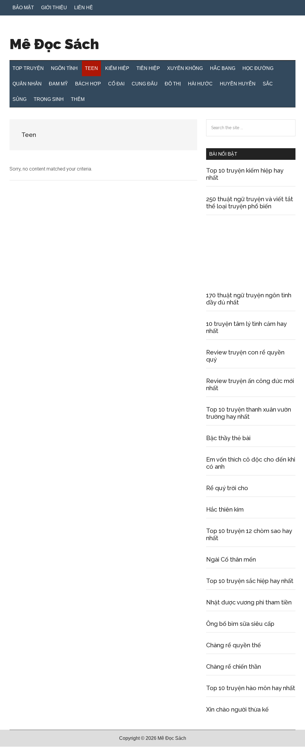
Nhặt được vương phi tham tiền (249, 602)
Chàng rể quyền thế (233, 645)
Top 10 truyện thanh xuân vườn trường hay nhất (248, 413)
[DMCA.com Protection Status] (15, 751)
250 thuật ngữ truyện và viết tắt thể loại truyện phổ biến (249, 203)
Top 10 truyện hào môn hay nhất (250, 688)
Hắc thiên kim (225, 509)
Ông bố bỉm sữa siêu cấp (240, 623)
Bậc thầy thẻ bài (228, 438)
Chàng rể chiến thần (233, 666)
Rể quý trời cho (227, 488)
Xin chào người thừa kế (237, 709)
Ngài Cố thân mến (231, 559)
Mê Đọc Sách (54, 44)
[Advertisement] (250, 264)
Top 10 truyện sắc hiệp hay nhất (249, 580)
